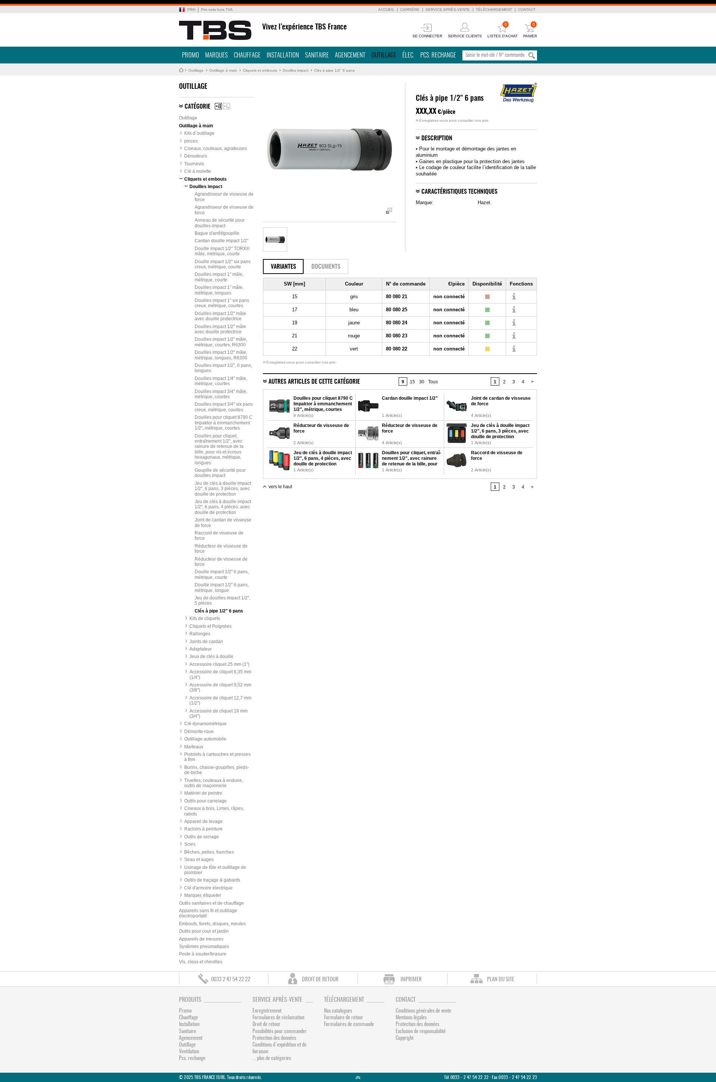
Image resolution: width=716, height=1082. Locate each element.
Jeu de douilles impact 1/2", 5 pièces (222, 600)
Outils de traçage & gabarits (212, 880)
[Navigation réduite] (226, 106)
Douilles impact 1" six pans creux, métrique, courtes (222, 303)
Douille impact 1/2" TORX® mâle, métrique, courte (222, 251)
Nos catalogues (338, 1011)
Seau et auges (199, 859)
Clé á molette (197, 171)
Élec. (408, 55)
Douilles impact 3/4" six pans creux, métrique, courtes (224, 407)
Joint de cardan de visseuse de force (223, 522)
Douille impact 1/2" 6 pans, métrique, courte (222, 574)
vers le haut (280, 486)
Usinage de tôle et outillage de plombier (215, 870)
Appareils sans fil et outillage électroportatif (208, 913)
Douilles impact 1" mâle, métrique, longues (219, 290)
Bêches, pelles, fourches (209, 852)
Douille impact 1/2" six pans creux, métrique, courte (223, 264)
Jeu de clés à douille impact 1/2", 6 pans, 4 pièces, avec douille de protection (223, 507)
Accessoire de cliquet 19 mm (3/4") (218, 713)
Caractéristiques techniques (459, 192)
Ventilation (189, 1051)
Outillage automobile (205, 739)
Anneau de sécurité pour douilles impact (220, 223)
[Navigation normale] (218, 106)
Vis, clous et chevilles (200, 961)
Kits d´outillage (199, 133)
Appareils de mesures (201, 939)
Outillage (383, 55)
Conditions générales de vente (423, 1011)
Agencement (350, 55)
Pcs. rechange (438, 55)
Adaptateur (200, 649)
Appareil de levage (203, 821)
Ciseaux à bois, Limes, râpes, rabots (214, 811)
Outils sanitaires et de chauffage (211, 903)
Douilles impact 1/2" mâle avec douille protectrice (220, 316)
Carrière (410, 9)
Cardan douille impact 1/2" (221, 240)
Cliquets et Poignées (210, 626)
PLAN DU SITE (500, 979)
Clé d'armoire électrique (208, 888)
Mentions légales (411, 1017)
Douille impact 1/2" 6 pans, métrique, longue (222, 587)
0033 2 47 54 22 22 (230, 979)
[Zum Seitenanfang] (358, 1077)
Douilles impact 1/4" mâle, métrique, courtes (221, 381)
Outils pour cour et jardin (204, 931)
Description (436, 138)
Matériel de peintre (203, 793)
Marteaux (193, 746)
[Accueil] (215, 30)
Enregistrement (267, 1011)
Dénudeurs (195, 156)
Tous (433, 381)
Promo (190, 55)
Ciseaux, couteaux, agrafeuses (215, 148)
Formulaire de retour (343, 1017)
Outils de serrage (201, 836)
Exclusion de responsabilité (421, 1031)
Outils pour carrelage (205, 801)
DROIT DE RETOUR (320, 979)
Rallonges (199, 633)
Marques (216, 55)
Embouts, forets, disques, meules (212, 923)
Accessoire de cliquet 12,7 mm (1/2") (220, 700)
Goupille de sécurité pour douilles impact (220, 473)
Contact (527, 9)
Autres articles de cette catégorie (314, 382)
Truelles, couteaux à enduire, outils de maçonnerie (213, 783)
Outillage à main (223, 70)
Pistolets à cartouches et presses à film (217, 757)
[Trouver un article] (513, 296)
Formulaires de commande (349, 1024)
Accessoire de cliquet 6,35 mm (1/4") (220, 674)
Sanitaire (317, 55)
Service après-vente (447, 9)
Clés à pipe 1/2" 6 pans (334, 70)
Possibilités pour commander (279, 1031)
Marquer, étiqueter (202, 895)
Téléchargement (494, 9)
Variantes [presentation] (283, 267)
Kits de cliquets (204, 618)
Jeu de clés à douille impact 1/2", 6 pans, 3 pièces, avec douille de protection (223, 489)
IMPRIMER (411, 979)
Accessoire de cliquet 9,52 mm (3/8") (220, 687)
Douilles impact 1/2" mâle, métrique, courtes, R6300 (221, 342)
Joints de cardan (206, 641)
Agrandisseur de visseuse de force (224, 196)
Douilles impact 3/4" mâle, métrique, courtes (221, 394)
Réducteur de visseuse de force (221, 548)
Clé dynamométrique (205, 723)
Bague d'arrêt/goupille (217, 233)
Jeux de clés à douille (211, 656)
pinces (191, 141)
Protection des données (274, 1038)
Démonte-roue (199, 731)
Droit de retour (266, 1024)
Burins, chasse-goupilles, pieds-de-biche (216, 770)
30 (421, 381)
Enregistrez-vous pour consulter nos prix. (452, 120)
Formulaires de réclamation (278, 1017)
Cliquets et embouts (260, 70)
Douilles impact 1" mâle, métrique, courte (219, 277)
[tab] (283, 266)
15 (412, 381)
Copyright (405, 1038)
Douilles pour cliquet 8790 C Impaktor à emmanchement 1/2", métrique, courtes (223, 423)
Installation (283, 55)
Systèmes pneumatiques (204, 946)
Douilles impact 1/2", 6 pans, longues (223, 368)
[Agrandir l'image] (275, 239)
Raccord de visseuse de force (219, 535)
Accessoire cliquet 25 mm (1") (219, 664)
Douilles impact (295, 70)
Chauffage (247, 55)
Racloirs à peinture (203, 829)
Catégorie (197, 107)
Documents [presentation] (325, 267)
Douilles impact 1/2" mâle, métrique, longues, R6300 (221, 355)
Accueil (386, 9)
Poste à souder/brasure (202, 954)
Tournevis (194, 163)
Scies (189, 844)
